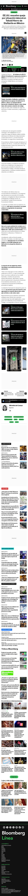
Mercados (3, 867)
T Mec (16, 419)
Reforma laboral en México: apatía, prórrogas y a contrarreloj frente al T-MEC (17, 216)
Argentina (3, 848)
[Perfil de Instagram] (13, 827)
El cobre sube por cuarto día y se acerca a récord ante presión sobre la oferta (7, 752)
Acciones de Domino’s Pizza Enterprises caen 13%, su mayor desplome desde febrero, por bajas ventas (7, 734)
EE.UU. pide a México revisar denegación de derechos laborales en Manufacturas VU (18, 153)
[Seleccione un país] (3, 6)
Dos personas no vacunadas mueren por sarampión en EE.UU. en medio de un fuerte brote (7, 769)
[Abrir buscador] (22, 6)
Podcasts (3, 872)
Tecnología (3, 882)
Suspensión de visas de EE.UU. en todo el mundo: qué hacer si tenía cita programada (10, 507)
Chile (2, 852)
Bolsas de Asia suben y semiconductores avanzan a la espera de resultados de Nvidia (20, 752)
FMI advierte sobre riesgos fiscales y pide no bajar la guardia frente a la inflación (20, 769)
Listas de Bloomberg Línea (6, 874)
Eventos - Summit (4, 888)
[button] (25, 33)
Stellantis (21, 419)
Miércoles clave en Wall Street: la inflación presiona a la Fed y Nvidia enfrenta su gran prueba (10, 617)
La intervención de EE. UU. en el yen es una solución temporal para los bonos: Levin (10, 667)
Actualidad (3, 869)
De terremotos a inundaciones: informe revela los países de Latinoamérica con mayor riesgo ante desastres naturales (10, 695)
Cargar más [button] (14, 776)
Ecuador (3, 854)
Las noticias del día (8, 419)
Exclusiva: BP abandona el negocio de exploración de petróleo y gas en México (17, 336)
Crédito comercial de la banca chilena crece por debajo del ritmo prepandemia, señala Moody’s (20, 715)
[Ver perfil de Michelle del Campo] (5, 408)
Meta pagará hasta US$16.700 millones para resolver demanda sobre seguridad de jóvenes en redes (10, 609)
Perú (2, 853)
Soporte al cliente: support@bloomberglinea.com (10, 891)
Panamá (2, 855)
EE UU (17, 422)
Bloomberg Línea (8, 416)
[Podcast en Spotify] (23, 827)
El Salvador (3, 859)
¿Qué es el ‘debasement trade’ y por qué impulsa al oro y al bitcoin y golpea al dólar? (10, 579)
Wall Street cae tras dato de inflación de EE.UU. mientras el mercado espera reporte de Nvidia (10, 556)
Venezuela (3, 851)
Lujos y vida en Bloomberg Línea (12, 780)
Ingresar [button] (25, 6)
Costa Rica (3, 857)
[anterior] (2, 393)
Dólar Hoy (3, 868)
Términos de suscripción (6, 881)
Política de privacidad (5, 880)
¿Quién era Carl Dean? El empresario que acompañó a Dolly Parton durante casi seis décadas (7, 793)
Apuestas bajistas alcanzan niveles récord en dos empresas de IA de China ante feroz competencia (19, 734)
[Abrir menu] (1, 6)
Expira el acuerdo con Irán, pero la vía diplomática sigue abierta (9, 654)
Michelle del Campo (7, 60)
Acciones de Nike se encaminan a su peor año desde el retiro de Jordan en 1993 (8, 394)
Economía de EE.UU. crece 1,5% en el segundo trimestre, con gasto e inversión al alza (9, 519)
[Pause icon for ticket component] (1, 9)
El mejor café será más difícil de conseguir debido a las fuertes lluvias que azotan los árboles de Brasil (10, 687)
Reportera (11, 407)
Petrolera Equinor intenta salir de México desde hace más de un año (18, 322)
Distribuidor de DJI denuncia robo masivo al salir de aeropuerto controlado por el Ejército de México (9, 525)
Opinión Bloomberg (7, 629)
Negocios (14, 12)
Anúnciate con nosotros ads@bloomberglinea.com (11, 890)
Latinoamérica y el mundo (6, 845)
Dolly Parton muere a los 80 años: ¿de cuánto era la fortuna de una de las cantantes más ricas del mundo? (19, 810)
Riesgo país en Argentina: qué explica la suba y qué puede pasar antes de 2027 (7, 714)
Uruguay (3, 856)
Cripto (2, 870)
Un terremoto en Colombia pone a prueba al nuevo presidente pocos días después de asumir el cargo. (10, 660)
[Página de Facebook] (4, 827)
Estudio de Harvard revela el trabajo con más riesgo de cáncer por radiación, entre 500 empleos (7, 810)
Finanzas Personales (5, 871)
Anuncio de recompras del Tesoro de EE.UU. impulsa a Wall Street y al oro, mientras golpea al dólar (9, 457)
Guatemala (3, 861)
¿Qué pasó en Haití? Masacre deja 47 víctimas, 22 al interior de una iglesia (9, 493)
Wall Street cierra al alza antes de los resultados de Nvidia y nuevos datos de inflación (10, 571)
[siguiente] (26, 393)
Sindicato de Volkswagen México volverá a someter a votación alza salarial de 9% (17, 309)
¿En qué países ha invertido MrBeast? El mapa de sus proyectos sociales (20, 792)
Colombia (3, 849)
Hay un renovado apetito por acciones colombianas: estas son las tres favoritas (9, 513)
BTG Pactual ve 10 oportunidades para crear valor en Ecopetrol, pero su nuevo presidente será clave (10, 591)
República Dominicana (5, 860)
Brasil (2, 846)
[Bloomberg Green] (14, 673)
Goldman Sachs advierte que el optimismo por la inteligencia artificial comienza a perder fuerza (10, 600)
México (11, 422)
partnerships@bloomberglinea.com (8, 889)
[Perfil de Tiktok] (20, 827)
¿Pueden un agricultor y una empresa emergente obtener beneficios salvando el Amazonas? (9, 680)
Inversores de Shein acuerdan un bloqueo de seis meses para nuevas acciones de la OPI (19, 394)
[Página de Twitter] (7, 827)
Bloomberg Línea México (18, 416)
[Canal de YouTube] (10, 827)
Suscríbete (3, 878)
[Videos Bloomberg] (14, 649)
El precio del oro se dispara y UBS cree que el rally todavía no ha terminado (9, 449)
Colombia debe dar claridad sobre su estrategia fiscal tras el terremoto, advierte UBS (9, 564)
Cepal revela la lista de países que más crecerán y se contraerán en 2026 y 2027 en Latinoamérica (10, 465)
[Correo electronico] (10, 410)
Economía (3, 866)
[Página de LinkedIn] (17, 827)
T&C (2, 883)
